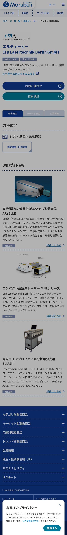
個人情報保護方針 (30, 520)
